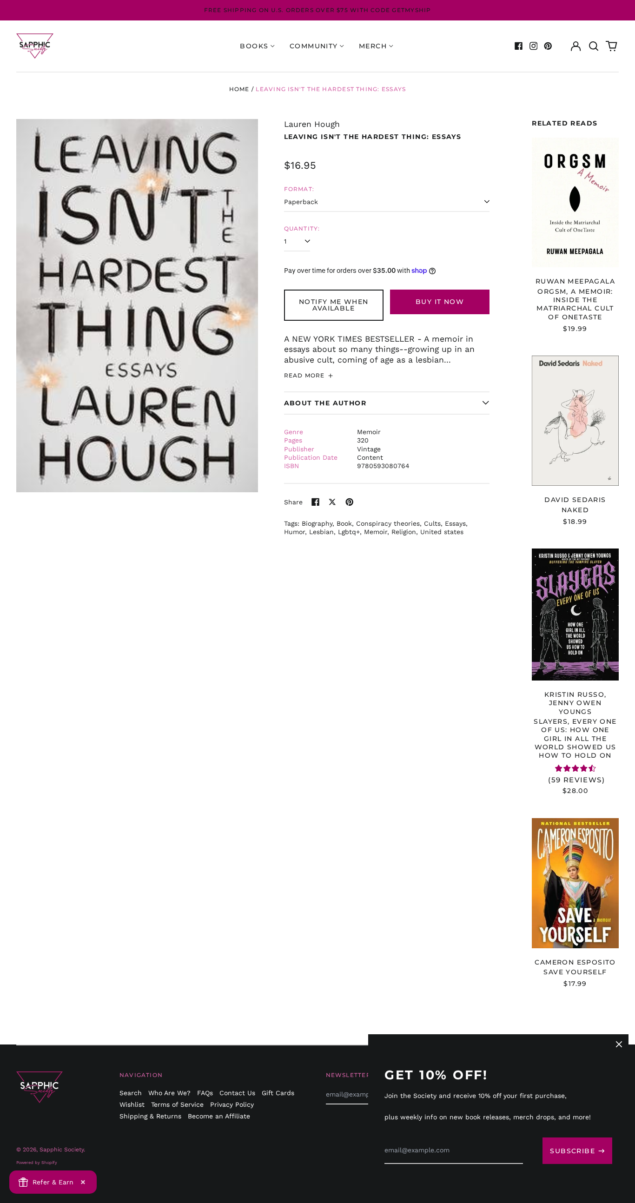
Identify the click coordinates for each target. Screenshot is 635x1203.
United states (441, 531)
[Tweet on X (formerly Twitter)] (332, 502)
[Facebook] (519, 46)
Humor (294, 531)
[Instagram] (533, 46)
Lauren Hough (312, 124)
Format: (299, 188)
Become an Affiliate (219, 1116)
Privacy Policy (232, 1104)
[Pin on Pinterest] (349, 502)
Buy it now (440, 301)
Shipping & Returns (150, 1116)
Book (344, 523)
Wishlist (132, 1104)
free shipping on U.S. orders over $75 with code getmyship (317, 10)
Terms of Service (177, 1104)
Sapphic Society (62, 1149)
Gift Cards (278, 1093)
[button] (593, 46)
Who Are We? (169, 1093)
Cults (432, 523)
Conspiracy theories (388, 523)
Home (239, 89)
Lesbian (321, 531)
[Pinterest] (548, 46)
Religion (403, 531)
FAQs (205, 1093)
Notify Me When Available (334, 304)
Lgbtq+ (349, 531)
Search (130, 1093)
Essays (455, 523)
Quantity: (302, 228)
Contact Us (237, 1093)
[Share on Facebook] (315, 502)
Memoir (375, 531)
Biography (317, 523)
